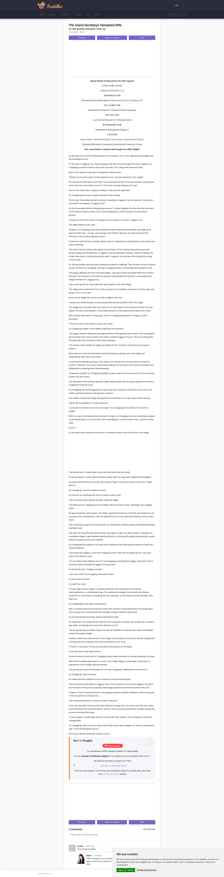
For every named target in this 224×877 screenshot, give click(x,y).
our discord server (110, 774)
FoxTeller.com (47, 873)
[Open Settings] (183, 5)
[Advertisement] (112, 58)
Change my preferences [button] (146, 870)
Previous (82, 37)
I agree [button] (120, 870)
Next (142, 37)
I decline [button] (130, 870)
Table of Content (112, 37)
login (79, 835)
